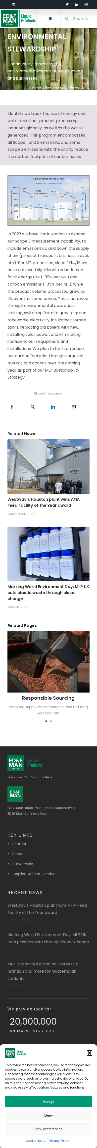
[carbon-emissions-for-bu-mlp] (48, 177)
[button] (89, 1052)
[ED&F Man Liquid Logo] (18, 12)
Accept (48, 1101)
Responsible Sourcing (48, 698)
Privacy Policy (59, 1141)
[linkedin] (76, 4)
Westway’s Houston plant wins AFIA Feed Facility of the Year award (43, 502)
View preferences (48, 1129)
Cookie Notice (36, 1141)
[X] (32, 407)
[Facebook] (11, 407)
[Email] (73, 407)
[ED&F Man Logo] (15, 788)
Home (37, 87)
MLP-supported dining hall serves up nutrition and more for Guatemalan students (42, 971)
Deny (48, 1115)
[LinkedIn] (52, 407)
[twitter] (67, 4)
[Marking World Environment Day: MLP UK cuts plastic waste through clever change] (48, 530)
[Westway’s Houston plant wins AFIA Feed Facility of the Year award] (48, 443)
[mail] (86, 4)
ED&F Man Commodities (26, 813)
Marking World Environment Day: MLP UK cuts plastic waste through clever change (48, 592)
